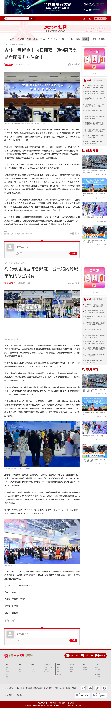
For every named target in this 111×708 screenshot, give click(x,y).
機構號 (71, 671)
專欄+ (96, 667)
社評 (32, 667)
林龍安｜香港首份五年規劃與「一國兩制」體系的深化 (95, 142)
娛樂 (58, 671)
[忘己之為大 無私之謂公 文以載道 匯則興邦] (95, 30)
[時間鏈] (94, 80)
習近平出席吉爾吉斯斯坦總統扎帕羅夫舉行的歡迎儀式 (95, 117)
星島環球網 (48, 688)
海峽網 (61, 688)
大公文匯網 (8, 44)
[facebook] (11, 620)
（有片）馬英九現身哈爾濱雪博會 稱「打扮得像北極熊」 (94, 241)
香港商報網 (20, 688)
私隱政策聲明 (42, 703)
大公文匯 (55, 28)
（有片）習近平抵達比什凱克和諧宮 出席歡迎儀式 (95, 136)
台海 (7, 674)
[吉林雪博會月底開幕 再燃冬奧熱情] (94, 209)
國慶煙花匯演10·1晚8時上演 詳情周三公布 (95, 99)
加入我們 (71, 703)
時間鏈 (99, 80)
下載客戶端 (101, 18)
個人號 (71, 669)
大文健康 (97, 676)
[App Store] (82, 695)
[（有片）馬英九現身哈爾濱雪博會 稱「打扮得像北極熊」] (94, 232)
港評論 (33, 671)
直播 (20, 669)
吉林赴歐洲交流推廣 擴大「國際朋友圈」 (94, 194)
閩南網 (68, 688)
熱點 (20, 667)
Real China (47, 671)
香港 (7, 667)
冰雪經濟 (29, 234)
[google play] (99, 695)
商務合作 (62, 703)
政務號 (71, 667)
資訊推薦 (97, 669)
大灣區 (7, 671)
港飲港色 (59, 674)
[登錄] (84, 19)
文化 (58, 667)
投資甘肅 (19, 695)
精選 (20, 671)
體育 (58, 669)
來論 (32, 669)
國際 (7, 676)
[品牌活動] (82, 655)
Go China (47, 664)
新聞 (7, 664)
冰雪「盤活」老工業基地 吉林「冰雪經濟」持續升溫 (94, 171)
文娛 (58, 664)
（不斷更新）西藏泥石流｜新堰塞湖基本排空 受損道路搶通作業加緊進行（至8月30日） (95, 86)
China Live (47, 669)
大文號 (72, 664)
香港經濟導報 (37, 688)
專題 (84, 664)
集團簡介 (73, 655)
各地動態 (22, 44)
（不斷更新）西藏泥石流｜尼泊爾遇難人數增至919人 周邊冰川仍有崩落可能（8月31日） (95, 105)
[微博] (70, 233)
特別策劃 (85, 669)
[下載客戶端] (96, 19)
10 (83, 141)
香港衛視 (29, 688)
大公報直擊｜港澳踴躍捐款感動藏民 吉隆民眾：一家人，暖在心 (95, 130)
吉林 (11, 234)
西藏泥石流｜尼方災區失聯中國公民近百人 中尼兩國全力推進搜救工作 (95, 124)
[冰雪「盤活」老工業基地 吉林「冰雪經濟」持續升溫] (94, 162)
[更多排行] (85, 80)
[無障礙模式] (90, 19)
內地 (7, 669)
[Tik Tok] (97, 688)
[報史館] (97, 655)
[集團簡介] (67, 655)
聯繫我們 (53, 703)
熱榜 (89, 80)
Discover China (48, 667)
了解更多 (94, 74)
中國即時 (8, 64)
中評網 (55, 688)
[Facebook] (76, 233)
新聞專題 (85, 667)
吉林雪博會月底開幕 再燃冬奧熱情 (93, 217)
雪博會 (17, 234)
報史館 (102, 655)
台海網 (74, 688)
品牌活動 (88, 655)
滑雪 (22, 234)
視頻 (20, 664)
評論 (73, 253)
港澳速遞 (97, 674)
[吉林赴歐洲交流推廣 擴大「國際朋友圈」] (94, 185)
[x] (78, 233)
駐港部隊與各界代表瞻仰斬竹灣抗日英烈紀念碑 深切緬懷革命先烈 (95, 92)
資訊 (15, 44)
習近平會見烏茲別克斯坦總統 (93, 110)
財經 (7, 678)
